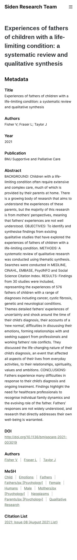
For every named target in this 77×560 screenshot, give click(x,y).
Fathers (46, 477)
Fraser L (30, 460)
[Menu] (70, 7)
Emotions (26, 477)
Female (55, 483)
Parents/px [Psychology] (24, 499)
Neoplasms (40, 494)
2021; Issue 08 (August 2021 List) (31, 522)
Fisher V (11, 460)
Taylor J (49, 460)
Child (9, 477)
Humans (11, 488)
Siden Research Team (31, 7)
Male (28, 488)
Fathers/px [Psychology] (24, 483)
